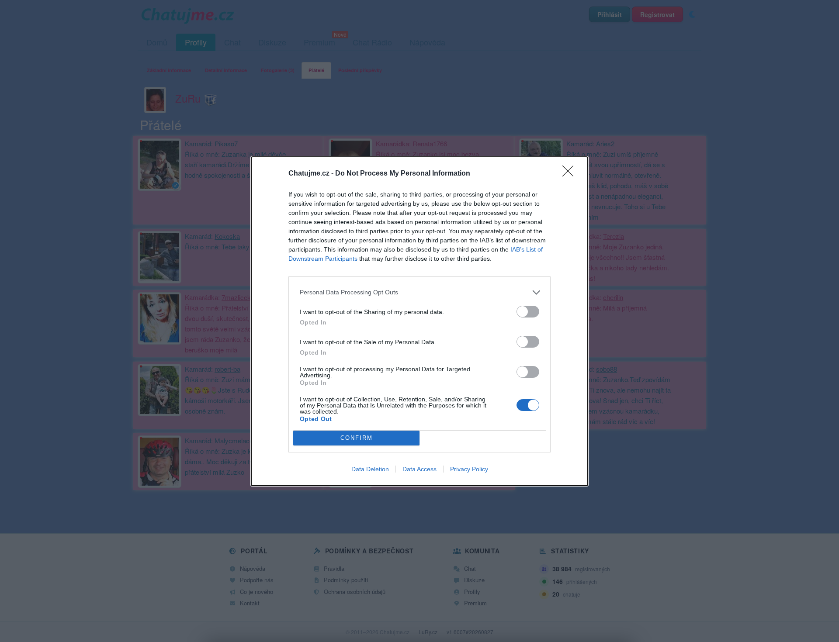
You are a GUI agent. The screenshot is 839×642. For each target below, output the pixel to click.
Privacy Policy (469, 469)
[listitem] (419, 292)
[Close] (570, 174)
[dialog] (419, 321)
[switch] (528, 312)
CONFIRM (356, 438)
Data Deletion (370, 469)
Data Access (419, 469)
